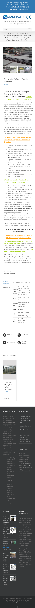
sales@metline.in (27, 467)
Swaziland (12, 273)
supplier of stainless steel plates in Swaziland (16, 104)
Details (7, 398)
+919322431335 (27, 463)
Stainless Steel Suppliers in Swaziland (21, 255)
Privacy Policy (17, 602)
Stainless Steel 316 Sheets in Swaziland (21, 262)
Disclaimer (9, 602)
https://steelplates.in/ (25, 471)
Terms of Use (25, 602)
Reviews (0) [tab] (6, 287)
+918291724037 (27, 465)
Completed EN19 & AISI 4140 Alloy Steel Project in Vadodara (25, 429)
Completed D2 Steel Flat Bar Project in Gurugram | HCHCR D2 (25, 419)
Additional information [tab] (6, 282)
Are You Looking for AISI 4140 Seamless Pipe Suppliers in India (25, 438)
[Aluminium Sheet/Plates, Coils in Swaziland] (9, 369)
